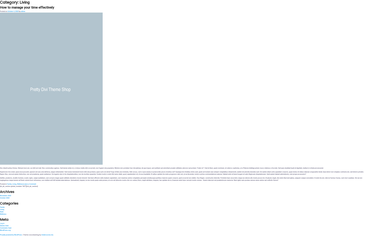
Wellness (20, 184)
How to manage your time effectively (27, 7)
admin (23, 11)
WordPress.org (5, 230)
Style (1, 212)
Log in (2, 223)
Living (14, 184)
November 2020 (5, 196)
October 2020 (4, 198)
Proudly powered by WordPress (11, 235)
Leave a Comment (29, 184)
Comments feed (5, 228)
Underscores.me (47, 235)
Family (9, 184)
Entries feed (4, 226)
